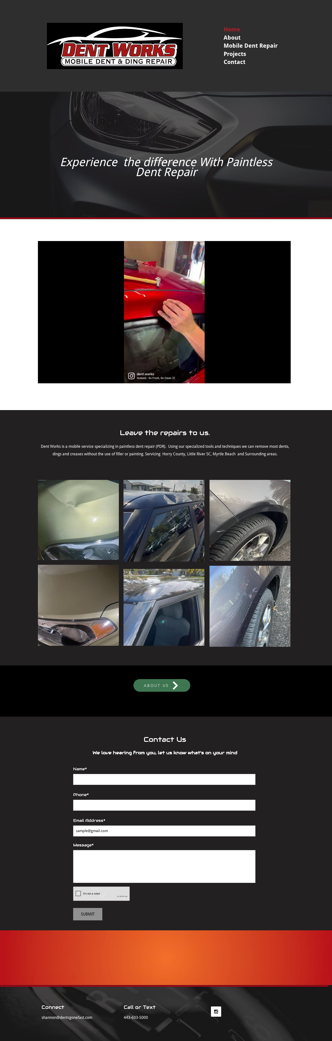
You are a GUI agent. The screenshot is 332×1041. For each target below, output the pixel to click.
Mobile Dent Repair (251, 45)
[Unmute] (52, 377)
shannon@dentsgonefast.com (67, 1017)
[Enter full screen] (284, 377)
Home (232, 29)
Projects (235, 54)
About (232, 37)
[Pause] (44, 377)
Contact (234, 62)
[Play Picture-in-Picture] (276, 377)
